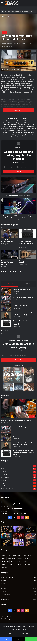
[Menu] (2, 4)
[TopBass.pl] (11, 3)
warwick (4, 567)
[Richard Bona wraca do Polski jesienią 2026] (6, 542)
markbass (19, 558)
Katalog (18, 629)
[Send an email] (17, 43)
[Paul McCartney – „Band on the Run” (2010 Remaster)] (6, 315)
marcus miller (11, 558)
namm (12, 561)
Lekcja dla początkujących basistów (16, 420)
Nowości (4, 466)
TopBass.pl (31, 626)
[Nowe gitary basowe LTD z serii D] (27, 254)
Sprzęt (9, 16)
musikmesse (5, 561)
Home (5, 16)
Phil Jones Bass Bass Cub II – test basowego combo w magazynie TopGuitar (27, 242)
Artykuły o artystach (8, 488)
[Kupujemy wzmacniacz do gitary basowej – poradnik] (9, 254)
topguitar (11, 564)
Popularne (10, 283)
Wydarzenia (5, 477)
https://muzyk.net (18, 619)
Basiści (4, 468)
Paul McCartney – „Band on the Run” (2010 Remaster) (23, 314)
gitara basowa (27, 555)
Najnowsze (26, 283)
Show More (18, 110)
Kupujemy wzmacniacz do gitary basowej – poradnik (8, 262)
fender (14, 555)
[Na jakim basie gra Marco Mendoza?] (9, 233)
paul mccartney (26, 561)
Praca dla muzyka (18, 365)
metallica (27, 558)
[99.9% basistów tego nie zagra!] (6, 299)
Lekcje (4, 483)
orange (18, 561)
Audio (4, 486)
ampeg (4, 555)
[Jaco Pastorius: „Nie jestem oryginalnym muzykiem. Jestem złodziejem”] (30, 536)
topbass (4, 564)
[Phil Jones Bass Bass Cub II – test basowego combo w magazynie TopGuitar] (27, 233)
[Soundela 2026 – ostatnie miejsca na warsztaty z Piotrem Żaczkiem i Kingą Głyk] (18, 542)
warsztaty (27, 564)
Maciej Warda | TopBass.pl (9, 43)
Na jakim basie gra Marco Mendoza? (7, 241)
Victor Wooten (19, 564)
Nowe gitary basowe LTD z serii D (27, 261)
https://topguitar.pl (19, 616)
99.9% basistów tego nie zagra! (23, 297)
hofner (4, 558)
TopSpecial (5, 474)
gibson (20, 555)
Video (4, 480)
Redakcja (23, 629)
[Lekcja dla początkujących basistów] (6, 291)
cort (9, 555)
